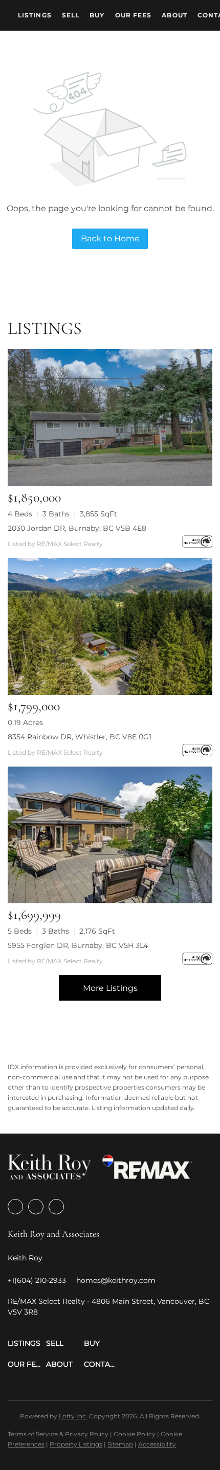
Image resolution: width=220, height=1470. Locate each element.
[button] (27, 1343)
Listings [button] (35, 15)
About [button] (174, 15)
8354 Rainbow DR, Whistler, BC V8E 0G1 (79, 736)
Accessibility (157, 1444)
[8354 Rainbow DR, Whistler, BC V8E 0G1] (110, 626)
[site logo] (49, 1170)
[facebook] (15, 1206)
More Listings (110, 988)
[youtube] (56, 1206)
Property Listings (76, 1444)
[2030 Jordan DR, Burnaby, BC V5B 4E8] (110, 417)
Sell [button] (70, 15)
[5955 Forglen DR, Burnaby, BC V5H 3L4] (110, 834)
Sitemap (120, 1444)
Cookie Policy (135, 1434)
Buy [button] (97, 15)
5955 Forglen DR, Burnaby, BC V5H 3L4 (78, 945)
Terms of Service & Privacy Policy (58, 1434)
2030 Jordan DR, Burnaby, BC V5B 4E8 (77, 528)
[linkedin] (35, 1206)
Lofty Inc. (73, 1416)
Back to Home (110, 238)
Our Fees (133, 15)
